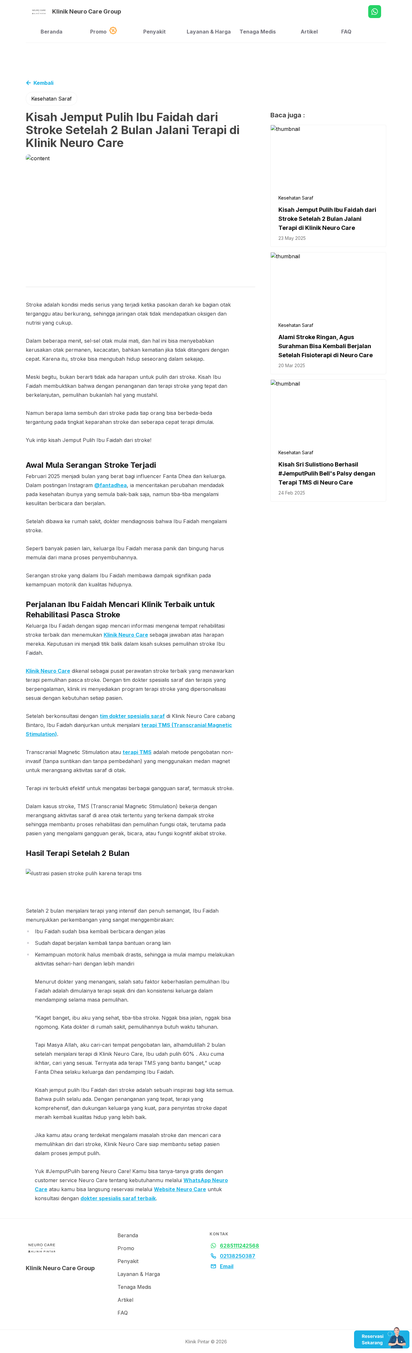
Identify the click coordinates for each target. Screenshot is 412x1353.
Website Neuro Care (180, 1189)
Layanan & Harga (209, 31)
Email (226, 1266)
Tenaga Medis (257, 31)
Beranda (51, 31)
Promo (98, 31)
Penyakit (154, 31)
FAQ (346, 31)
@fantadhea (110, 485)
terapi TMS (137, 752)
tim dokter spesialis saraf (132, 716)
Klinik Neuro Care (126, 635)
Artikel (309, 31)
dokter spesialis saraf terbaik (118, 1198)
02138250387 (237, 1256)
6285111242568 (239, 1245)
